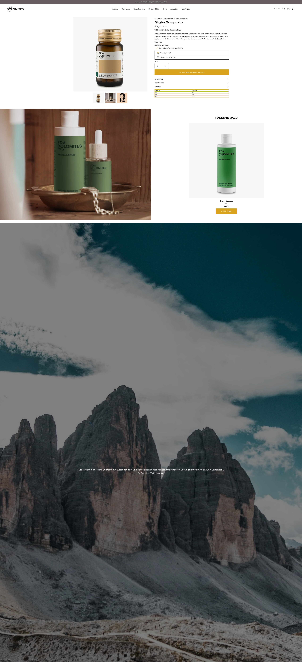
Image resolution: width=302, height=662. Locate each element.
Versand (158, 86)
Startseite (158, 18)
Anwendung (159, 79)
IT (274, 9)
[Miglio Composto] (98, 98)
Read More (158, 42)
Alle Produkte (168, 18)
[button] (283, 8)
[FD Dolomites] (15, 9)
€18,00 (226, 206)
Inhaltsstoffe (159, 83)
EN (279, 9)
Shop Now (226, 211)
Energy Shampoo (226, 201)
